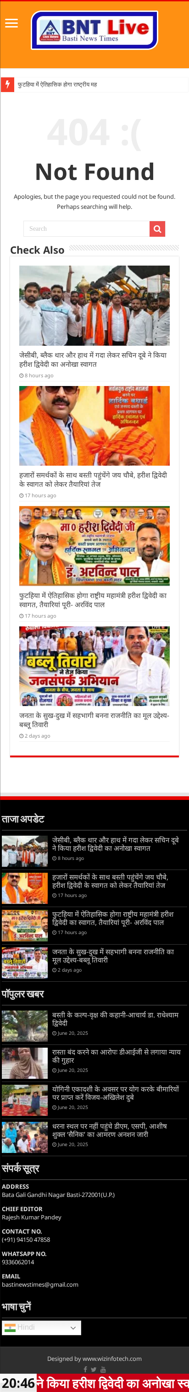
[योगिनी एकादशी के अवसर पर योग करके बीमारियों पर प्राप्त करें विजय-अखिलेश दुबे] (25, 1100)
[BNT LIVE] (94, 28)
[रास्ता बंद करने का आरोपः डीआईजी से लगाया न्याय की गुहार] (25, 1063)
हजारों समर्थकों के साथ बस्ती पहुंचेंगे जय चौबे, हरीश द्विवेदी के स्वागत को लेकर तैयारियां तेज (93, 479)
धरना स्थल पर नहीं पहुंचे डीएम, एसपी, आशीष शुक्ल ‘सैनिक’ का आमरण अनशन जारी (109, 1130)
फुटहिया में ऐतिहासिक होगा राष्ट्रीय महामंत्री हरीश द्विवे (73, 84)
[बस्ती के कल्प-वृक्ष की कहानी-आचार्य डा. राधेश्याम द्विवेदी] (25, 1026)
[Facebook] (85, 1369)
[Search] (157, 229)
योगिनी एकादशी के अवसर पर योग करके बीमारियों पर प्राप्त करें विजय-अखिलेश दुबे (115, 1093)
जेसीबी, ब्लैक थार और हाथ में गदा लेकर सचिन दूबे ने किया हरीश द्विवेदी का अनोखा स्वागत (93, 359)
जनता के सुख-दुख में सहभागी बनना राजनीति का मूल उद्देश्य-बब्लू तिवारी (113, 955)
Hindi (25, 1328)
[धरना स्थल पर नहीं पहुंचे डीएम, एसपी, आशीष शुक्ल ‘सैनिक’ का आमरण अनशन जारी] (25, 1137)
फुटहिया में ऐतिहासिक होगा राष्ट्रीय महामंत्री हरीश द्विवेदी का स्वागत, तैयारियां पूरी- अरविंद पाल (93, 600)
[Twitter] (94, 1369)
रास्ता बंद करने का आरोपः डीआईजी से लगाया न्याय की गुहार (116, 1056)
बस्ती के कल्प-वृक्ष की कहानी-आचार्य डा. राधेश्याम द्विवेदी (115, 1019)
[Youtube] (103, 1369)
